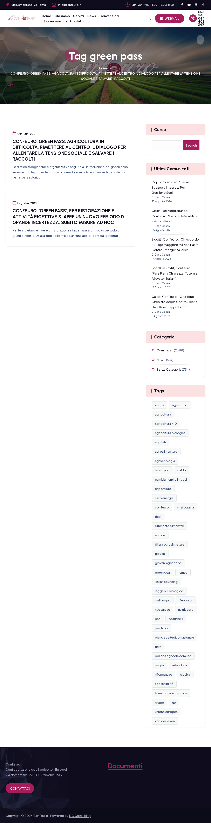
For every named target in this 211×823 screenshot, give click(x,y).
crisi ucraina (185, 507)
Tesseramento (55, 21)
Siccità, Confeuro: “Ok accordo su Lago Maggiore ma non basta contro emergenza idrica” (175, 244)
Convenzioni (109, 16)
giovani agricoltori (168, 563)
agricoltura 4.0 (166, 423)
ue (174, 702)
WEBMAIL (171, 18)
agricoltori (180, 405)
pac (158, 619)
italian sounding (166, 581)
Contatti (77, 21)
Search (191, 145)
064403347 (201, 21)
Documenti (125, 766)
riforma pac (163, 674)
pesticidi (161, 628)
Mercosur (185, 600)
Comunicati (165, 350)
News (91, 16)
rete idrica (179, 665)
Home (46, 16)
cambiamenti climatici (171, 479)
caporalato (163, 489)
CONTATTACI (20, 788)
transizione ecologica (171, 693)
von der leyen (165, 721)
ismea (183, 572)
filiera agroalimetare (169, 544)
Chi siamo (62, 16)
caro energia (164, 498)
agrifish (160, 442)
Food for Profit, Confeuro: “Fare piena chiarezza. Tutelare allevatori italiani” (174, 273)
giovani (160, 553)
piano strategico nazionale (174, 637)
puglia (159, 665)
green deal (163, 572)
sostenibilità (164, 684)
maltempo (162, 600)
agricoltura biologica (170, 433)
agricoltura (163, 414)
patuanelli (176, 619)
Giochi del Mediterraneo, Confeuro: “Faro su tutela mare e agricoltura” (175, 216)
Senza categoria (169, 369)
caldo (181, 470)
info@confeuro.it (69, 4)
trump (159, 702)
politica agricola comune (173, 656)
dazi (158, 516)
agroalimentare (166, 451)
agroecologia (165, 461)
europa (160, 535)
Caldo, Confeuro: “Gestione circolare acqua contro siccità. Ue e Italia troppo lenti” (175, 302)
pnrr (158, 646)
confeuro (162, 507)
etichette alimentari (169, 526)
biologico (162, 470)
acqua (159, 405)
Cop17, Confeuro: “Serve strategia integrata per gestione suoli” (170, 187)
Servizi (78, 16)
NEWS (161, 360)
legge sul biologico (169, 591)
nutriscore (185, 609)
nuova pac (162, 609)
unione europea (166, 712)
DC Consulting (80, 815)
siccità (185, 674)
